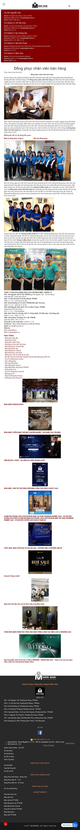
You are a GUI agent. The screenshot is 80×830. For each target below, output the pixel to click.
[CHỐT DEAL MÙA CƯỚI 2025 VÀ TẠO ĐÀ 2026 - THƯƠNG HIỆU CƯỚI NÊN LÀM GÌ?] (40, 534)
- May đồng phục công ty (12, 365)
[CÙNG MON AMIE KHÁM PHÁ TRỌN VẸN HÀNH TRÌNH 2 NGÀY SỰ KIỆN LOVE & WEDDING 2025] (40, 618)
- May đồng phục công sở (12, 350)
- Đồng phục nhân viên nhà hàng (15, 344)
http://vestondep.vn (10, 330)
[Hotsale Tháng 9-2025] (40, 562)
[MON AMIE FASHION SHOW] (40, 390)
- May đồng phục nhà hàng (13, 353)
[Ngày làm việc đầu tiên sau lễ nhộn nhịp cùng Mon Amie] (40, 590)
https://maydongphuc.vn (12, 332)
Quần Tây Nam (9, 759)
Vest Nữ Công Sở (9, 768)
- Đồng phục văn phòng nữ (13, 378)
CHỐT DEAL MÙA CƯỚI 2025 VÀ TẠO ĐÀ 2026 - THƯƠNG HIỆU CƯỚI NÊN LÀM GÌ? (33, 548)
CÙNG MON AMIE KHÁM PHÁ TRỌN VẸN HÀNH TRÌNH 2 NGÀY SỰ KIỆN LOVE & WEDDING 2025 (37, 632)
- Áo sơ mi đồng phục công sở (14, 371)
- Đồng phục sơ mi (10, 369)
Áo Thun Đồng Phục (10, 788)
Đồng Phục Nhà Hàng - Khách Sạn (15, 777)
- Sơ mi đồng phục (10, 361)
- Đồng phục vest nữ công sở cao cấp (16, 355)
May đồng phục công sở (12, 806)
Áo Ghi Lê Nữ (8, 771)
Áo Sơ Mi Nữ (8, 765)
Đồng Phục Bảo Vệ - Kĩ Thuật (14, 783)
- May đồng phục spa (11, 348)
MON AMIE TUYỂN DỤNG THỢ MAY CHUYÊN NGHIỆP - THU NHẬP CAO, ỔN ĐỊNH (32, 432)
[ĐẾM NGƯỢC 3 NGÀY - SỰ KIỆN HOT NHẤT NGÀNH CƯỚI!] (40, 446)
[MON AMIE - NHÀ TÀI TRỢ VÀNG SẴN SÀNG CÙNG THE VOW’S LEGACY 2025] (40, 474)
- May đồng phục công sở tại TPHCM (16, 367)
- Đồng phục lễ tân (10, 340)
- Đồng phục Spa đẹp (11, 338)
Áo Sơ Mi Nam (9, 753)
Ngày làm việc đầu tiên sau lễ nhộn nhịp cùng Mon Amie (24, 604)
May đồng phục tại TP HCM (13, 803)
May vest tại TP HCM (11, 800)
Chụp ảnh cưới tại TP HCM (13, 809)
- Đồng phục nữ (9, 373)
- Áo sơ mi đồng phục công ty (13, 359)
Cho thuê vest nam (10, 794)
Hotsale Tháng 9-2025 (12, 576)
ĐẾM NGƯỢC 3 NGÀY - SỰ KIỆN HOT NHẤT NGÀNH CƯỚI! (24, 460)
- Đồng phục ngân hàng (12, 342)
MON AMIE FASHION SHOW (13, 404)
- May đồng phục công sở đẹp (14, 346)
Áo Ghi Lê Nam (9, 756)
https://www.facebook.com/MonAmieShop (26, 324)
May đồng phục (9, 812)
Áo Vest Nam (8, 751)
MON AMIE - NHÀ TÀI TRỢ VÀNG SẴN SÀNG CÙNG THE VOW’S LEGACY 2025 (31, 488)
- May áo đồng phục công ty (13, 376)
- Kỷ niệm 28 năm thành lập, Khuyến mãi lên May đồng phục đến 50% (27, 357)
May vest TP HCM (10, 815)
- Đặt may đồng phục (11, 363)
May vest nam (8, 797)
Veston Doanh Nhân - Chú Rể (14, 748)
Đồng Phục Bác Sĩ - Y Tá (12, 780)
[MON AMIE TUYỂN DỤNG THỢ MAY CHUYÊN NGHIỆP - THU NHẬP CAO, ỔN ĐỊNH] (40, 418)
